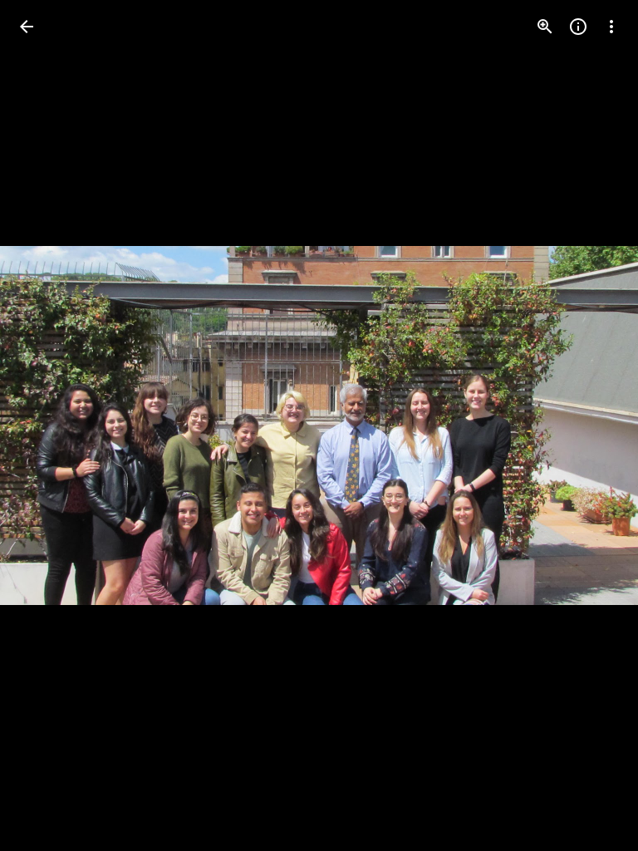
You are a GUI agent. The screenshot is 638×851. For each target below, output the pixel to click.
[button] (591, 425)
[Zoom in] (545, 26)
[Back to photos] (27, 27)
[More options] (611, 26)
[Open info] (578, 26)
